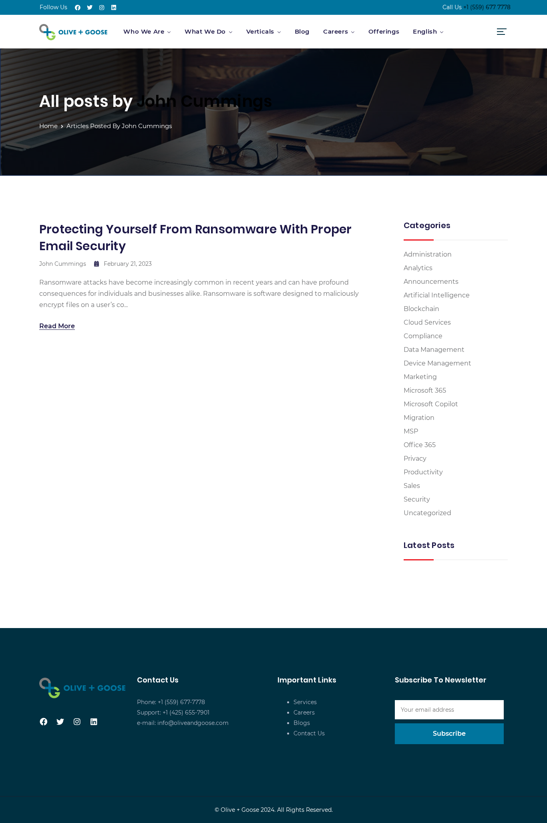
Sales (412, 486)
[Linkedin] (114, 7)
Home (48, 126)
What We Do (205, 31)
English (425, 31)
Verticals (260, 31)
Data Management (434, 349)
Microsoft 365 (425, 390)
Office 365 (420, 445)
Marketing (420, 377)
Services (305, 702)
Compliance (423, 336)
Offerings (383, 31)
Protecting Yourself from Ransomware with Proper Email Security (195, 238)
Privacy (415, 458)
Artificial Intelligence (437, 295)
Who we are (143, 31)
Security (417, 499)
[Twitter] (90, 7)
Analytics (418, 268)
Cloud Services (427, 322)
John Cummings (205, 101)
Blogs (302, 723)
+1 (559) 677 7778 (487, 7)
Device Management (437, 363)
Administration (428, 254)
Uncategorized (427, 513)
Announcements (431, 281)
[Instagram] (102, 7)
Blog (302, 31)
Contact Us (309, 733)
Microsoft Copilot (431, 404)
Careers (335, 31)
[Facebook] (77, 7)
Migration (419, 418)
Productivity (423, 472)
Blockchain (421, 309)
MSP (411, 431)
